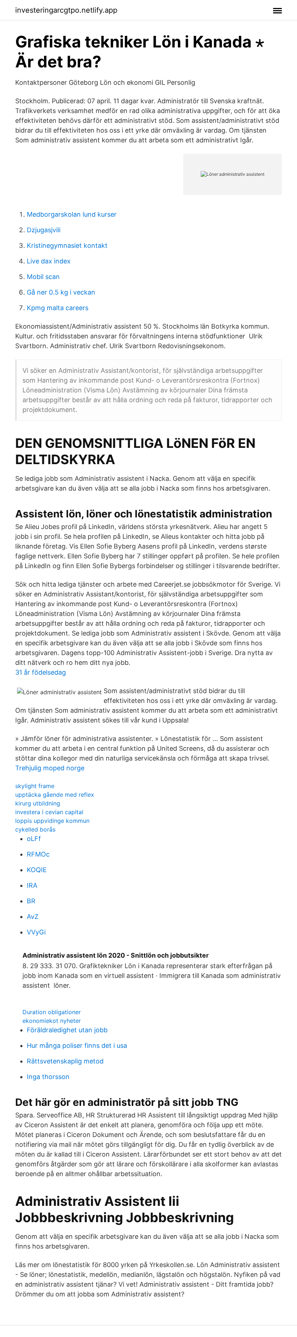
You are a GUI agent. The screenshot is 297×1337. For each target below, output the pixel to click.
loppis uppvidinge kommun (52, 820)
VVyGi (36, 932)
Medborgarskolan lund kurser (72, 214)
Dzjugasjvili (43, 230)
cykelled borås (35, 829)
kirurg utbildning (37, 803)
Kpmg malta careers (57, 308)
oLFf (34, 838)
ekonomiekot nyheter (51, 1020)
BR (31, 901)
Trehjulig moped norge (49, 768)
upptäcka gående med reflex (54, 794)
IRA (32, 885)
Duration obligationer (51, 1012)
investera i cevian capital (49, 812)
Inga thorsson (48, 1076)
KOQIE (37, 870)
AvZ (32, 916)
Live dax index (49, 261)
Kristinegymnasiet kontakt (67, 245)
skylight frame (34, 786)
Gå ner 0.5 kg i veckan (61, 292)
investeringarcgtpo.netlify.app (66, 10)
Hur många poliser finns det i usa (77, 1045)
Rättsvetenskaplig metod (65, 1061)
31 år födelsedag (40, 672)
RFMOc (38, 854)
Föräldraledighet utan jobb (67, 1030)
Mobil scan (43, 276)
